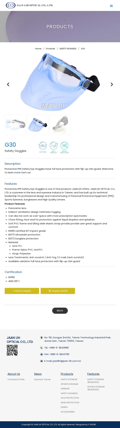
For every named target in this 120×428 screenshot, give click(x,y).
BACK (60, 310)
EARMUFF (65, 388)
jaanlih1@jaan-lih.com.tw (67, 361)
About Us (14, 374)
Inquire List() (59, 290)
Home (38, 48)
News (38, 374)
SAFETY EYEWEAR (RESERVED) (95, 381)
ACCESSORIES (68, 411)
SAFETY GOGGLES (68, 48)
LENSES (64, 407)
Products (50, 48)
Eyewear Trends (42, 379)
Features (93, 374)
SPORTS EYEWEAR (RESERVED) (96, 388)
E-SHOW (92, 424)
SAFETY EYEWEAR (69, 379)
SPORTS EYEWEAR (69, 384)
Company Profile (16, 379)
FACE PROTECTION (70, 397)
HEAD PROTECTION (70, 402)
